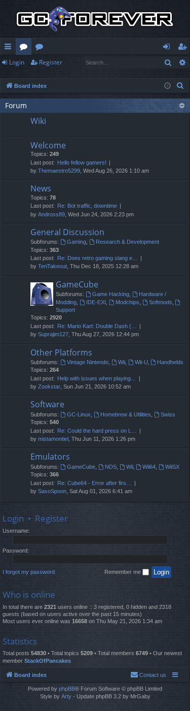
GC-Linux (79, 414)
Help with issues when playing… (96, 378)
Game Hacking (110, 294)
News (40, 188)
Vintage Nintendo (87, 362)
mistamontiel (53, 439)
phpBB (67, 689)
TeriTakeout (52, 266)
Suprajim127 (53, 334)
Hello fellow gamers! (81, 162)
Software (47, 404)
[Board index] (95, 19)
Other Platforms (61, 352)
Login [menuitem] (168, 48)
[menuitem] (180, 85)
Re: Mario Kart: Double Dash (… (97, 326)
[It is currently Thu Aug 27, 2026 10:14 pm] (167, 86)
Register (50, 62)
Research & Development (127, 242)
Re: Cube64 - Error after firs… (94, 483)
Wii (121, 362)
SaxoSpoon (52, 491)
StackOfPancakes (47, 661)
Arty (66, 696)
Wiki (41, 48)
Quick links (10, 48)
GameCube (77, 284)
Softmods (160, 302)
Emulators (50, 456)
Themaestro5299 (59, 171)
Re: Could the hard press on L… (97, 431)
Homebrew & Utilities (125, 414)
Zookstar (49, 386)
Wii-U (141, 362)
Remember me (123, 572)
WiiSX (172, 467)
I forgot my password (29, 572)
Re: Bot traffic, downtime (87, 206)
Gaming (76, 242)
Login (16, 62)
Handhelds (170, 362)
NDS (111, 467)
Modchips (127, 302)
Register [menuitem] (184, 48)
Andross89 (51, 214)
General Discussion (67, 232)
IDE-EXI (96, 302)
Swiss (168, 414)
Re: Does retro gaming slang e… (97, 258)
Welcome (48, 145)
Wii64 (149, 467)
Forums (25, 48)
